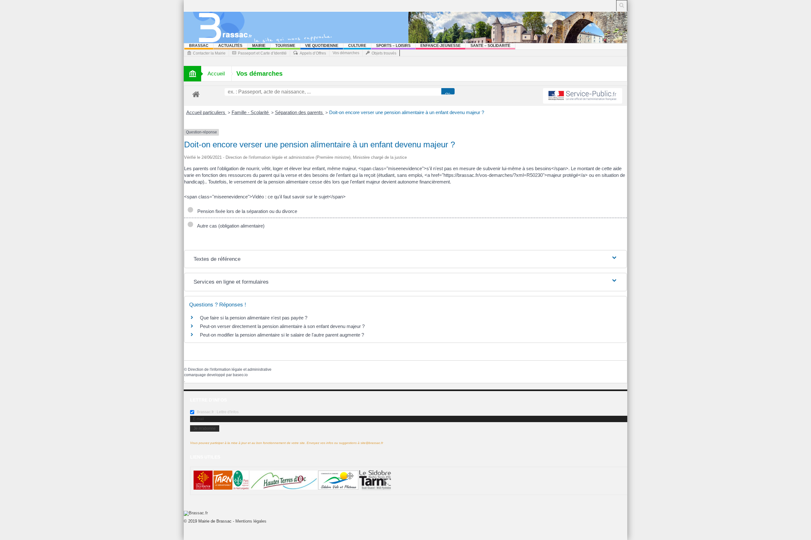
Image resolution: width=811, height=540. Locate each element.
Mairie (258, 45)
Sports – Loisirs (393, 45)
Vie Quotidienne (321, 45)
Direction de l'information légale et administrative (229, 369)
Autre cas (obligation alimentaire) (230, 225)
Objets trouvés (384, 53)
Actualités (230, 45)
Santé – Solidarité (490, 45)
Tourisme (285, 45)
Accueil (216, 74)
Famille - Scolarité (251, 112)
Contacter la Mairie (209, 53)
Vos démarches (346, 53)
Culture (357, 45)
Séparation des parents (299, 112)
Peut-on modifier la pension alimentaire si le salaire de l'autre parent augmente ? (282, 335)
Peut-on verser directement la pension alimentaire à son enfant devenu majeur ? (282, 326)
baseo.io (240, 375)
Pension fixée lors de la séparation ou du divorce (246, 211)
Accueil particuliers (206, 112)
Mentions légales (250, 521)
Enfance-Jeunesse (440, 45)
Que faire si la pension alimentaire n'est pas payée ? (253, 317)
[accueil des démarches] (196, 94)
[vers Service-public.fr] (582, 96)
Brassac (198, 45)
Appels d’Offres (313, 53)
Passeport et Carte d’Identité (262, 53)
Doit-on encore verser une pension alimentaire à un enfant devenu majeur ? (406, 112)
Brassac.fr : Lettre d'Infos (217, 412)
